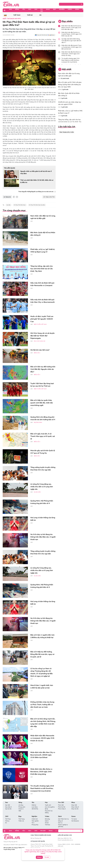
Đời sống (47, 819)
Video (70, 9)
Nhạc (48, 9)
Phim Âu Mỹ (61, 807)
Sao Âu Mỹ (8, 809)
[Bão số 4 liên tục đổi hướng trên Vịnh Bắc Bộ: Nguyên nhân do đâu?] (15, 372)
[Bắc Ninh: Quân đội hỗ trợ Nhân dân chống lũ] (15, 238)
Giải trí (46, 821)
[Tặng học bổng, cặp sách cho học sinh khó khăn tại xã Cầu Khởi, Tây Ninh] (15, 272)
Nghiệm (61, 9)
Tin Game (74, 819)
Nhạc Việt (74, 805)
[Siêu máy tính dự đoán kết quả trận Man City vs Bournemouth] (15, 305)
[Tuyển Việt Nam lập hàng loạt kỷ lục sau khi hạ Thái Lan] (15, 389)
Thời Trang (21, 819)
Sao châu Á (8, 807)
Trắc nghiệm (35, 821)
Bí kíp (46, 809)
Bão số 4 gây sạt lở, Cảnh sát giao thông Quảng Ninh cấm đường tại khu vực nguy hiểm (69, 84)
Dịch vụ (60, 823)
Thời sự (30, 15)
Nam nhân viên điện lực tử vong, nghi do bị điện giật (69, 74)
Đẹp (54, 9)
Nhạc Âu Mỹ (74, 809)
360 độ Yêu (35, 809)
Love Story (35, 807)
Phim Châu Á (62, 809)
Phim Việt (61, 805)
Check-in (21, 809)
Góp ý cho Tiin (50, 197)
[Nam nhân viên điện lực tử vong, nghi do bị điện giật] (15, 222)
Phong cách (21, 807)
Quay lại (8, 197)
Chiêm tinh (35, 819)
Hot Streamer (75, 821)
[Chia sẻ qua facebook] (14, 197)
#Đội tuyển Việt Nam (40, 324)
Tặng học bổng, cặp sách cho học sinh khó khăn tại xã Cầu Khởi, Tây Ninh (69, 122)
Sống (17, 9)
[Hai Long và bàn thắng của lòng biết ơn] (15, 523)
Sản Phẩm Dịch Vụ (63, 819)
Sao (10, 9)
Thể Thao (16, 15)
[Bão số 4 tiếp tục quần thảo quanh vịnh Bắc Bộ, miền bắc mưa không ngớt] (15, 406)
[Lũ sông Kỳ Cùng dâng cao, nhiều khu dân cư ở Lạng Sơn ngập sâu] (15, 490)
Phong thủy (35, 825)
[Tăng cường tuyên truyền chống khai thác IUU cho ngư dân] (15, 473)
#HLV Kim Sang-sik (39, 341)
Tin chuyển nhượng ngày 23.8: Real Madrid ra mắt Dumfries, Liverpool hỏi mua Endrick (70, 60)
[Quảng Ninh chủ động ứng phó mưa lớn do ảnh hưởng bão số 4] (15, 423)
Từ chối (46, 857)
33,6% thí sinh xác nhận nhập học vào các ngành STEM (69, 103)
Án (40, 15)
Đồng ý (39, 857)
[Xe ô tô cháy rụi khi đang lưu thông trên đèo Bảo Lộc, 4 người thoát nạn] (15, 540)
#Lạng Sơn (37, 492)
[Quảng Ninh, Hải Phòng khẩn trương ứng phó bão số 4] (15, 507)
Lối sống (20, 805)
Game (73, 816)
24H (35, 9)
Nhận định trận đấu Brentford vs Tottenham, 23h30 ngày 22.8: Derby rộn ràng (71, 53)
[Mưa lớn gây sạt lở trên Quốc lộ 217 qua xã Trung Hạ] (15, 456)
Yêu (23, 9)
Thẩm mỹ (21, 821)
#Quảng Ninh (38, 422)
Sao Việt (7, 805)
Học (29, 9)
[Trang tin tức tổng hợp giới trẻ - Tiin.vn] (11, 4)
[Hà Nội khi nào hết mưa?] (15, 356)
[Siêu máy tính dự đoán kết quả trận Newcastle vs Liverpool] (15, 289)
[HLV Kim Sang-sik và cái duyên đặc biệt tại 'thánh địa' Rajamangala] (15, 339)
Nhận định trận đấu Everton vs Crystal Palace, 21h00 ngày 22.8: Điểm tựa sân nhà (71, 34)
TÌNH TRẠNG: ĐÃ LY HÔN (66, 132)
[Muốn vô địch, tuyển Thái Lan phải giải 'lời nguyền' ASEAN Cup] (15, 322)
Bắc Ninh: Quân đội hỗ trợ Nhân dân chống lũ (69, 94)
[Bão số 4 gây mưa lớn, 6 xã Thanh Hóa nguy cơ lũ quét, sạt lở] (15, 440)
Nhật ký (34, 805)
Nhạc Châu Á (75, 807)
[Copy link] (17, 197)
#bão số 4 (37, 353)
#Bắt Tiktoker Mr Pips (12, 19)
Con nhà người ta (50, 807)
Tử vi (33, 823)
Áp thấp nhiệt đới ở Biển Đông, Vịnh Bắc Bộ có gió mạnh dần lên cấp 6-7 (71, 40)
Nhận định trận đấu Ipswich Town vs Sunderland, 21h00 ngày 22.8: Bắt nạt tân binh (71, 47)
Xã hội (46, 823)
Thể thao (47, 825)
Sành (77, 9)
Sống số (60, 821)
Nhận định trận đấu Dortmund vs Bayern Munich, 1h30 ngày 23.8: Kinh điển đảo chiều (71, 27)
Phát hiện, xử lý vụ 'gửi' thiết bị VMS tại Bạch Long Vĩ (70, 112)
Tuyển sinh (48, 805)
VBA (19, 811)
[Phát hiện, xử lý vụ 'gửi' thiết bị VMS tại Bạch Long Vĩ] (15, 255)
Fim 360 (41, 10)
